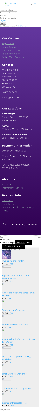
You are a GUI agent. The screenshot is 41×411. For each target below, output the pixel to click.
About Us (6, 184)
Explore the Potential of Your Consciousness (16, 277)
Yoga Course (8, 43)
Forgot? (2, 21)
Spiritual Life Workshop (13, 310)
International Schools (12, 188)
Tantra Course (9, 47)
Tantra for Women (11, 54)
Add (11, 263)
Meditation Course (11, 50)
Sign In (3, 23)
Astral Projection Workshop (15, 324)
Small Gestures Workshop (14, 373)
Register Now (22, 26)
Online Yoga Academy (13, 57)
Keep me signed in (9, 18)
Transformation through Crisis (16, 388)
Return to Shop (23, 242)
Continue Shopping (14, 246)
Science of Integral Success (15, 403)
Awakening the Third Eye (13, 261)
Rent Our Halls (9, 204)
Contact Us (7, 200)
